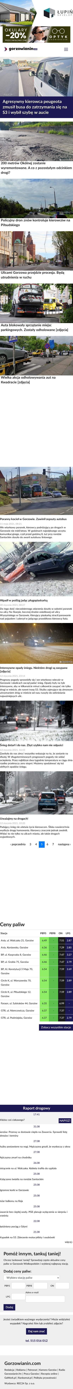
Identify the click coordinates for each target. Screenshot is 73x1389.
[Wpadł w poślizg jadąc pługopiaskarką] (36, 568)
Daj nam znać (36, 1331)
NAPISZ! (65, 1120)
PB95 (7, 1286)
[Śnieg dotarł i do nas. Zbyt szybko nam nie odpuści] (36, 720)
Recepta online (49, 1374)
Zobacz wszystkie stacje (56, 1027)
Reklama (21, 1370)
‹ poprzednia (18, 844)
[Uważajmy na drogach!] (36, 792)
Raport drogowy (36, 1108)
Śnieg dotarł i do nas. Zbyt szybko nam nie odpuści (31, 745)
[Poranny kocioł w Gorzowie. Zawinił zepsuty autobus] (36, 490)
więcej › (69, 1242)
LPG (8, 1297)
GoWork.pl (10, 1378)
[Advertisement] (36, 425)
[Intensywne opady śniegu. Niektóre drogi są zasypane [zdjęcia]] (36, 643)
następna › (64, 844)
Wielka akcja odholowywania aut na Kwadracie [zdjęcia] (28, 380)
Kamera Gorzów (48, 1370)
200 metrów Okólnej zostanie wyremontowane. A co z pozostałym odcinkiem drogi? (36, 168)
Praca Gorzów (31, 1374)
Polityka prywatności (45, 1378)
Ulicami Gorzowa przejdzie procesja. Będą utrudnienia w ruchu (32, 275)
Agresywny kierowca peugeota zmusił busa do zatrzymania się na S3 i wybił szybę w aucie (35, 107)
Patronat (32, 1370)
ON (52, 1286)
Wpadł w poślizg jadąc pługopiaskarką (23, 600)
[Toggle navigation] (66, 50)
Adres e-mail (32, 1292)
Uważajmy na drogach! (14, 818)
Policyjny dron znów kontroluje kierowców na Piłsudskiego (35, 223)
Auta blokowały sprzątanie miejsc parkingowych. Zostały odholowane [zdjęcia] (34, 328)
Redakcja (9, 1370)
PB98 (29, 1286)
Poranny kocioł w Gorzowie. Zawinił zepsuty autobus (33, 519)
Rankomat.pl (25, 1378)
